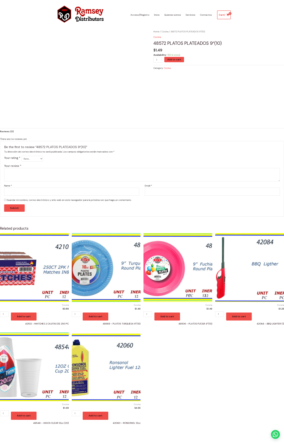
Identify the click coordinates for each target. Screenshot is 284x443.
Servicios (190, 14)
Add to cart (174, 59)
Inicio (157, 14)
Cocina (165, 31)
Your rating (12, 158)
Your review (12, 166)
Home (156, 31)
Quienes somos (172, 14)
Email (148, 185)
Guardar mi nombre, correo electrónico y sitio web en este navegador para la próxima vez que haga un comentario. (69, 200)
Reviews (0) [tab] (7, 131)
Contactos (206, 14)
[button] (275, 434)
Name (8, 185)
